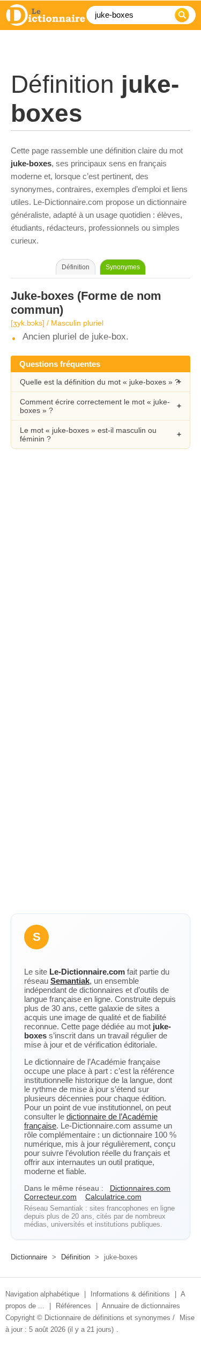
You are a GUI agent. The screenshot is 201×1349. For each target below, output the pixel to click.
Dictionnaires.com (140, 1188)
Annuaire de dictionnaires (141, 1306)
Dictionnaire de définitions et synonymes (107, 1318)
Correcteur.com (50, 1196)
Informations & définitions (130, 1294)
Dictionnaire (29, 1257)
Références (73, 1306)
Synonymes (123, 267)
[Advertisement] (100, 573)
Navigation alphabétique (42, 1294)
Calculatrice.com (113, 1196)
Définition (75, 1257)
